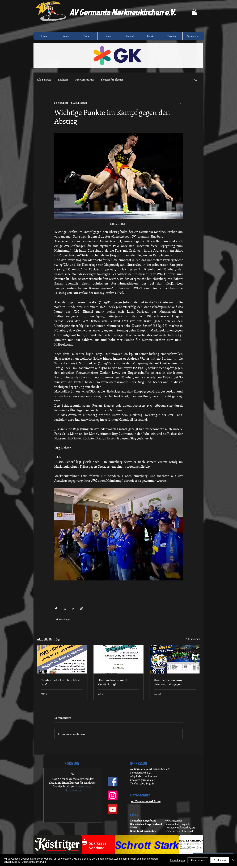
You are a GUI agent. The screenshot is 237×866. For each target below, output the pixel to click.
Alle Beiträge (44, 79)
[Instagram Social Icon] (112, 795)
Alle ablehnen (198, 860)
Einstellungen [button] (177, 860)
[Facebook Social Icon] (112, 781)
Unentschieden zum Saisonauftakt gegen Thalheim (168, 682)
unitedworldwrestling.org (181, 827)
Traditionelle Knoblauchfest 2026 (60, 682)
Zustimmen (219, 860)
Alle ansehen (193, 638)
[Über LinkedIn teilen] (73, 608)
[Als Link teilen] (81, 608)
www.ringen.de (173, 820)
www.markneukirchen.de (180, 831)
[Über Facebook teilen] (56, 608)
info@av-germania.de (142, 779)
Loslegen (63, 79)
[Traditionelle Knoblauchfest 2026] (62, 659)
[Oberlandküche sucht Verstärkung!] (119, 659)
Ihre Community (84, 79)
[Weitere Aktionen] (181, 103)
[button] (194, 12)
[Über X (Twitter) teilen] (64, 608)
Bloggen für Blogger (112, 79)
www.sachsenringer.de (177, 824)
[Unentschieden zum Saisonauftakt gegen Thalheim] (175, 659)
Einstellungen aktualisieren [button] (79, 788)
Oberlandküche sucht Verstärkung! (112, 682)
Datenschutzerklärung (34, 861)
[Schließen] (233, 860)
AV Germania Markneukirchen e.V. (123, 12)
